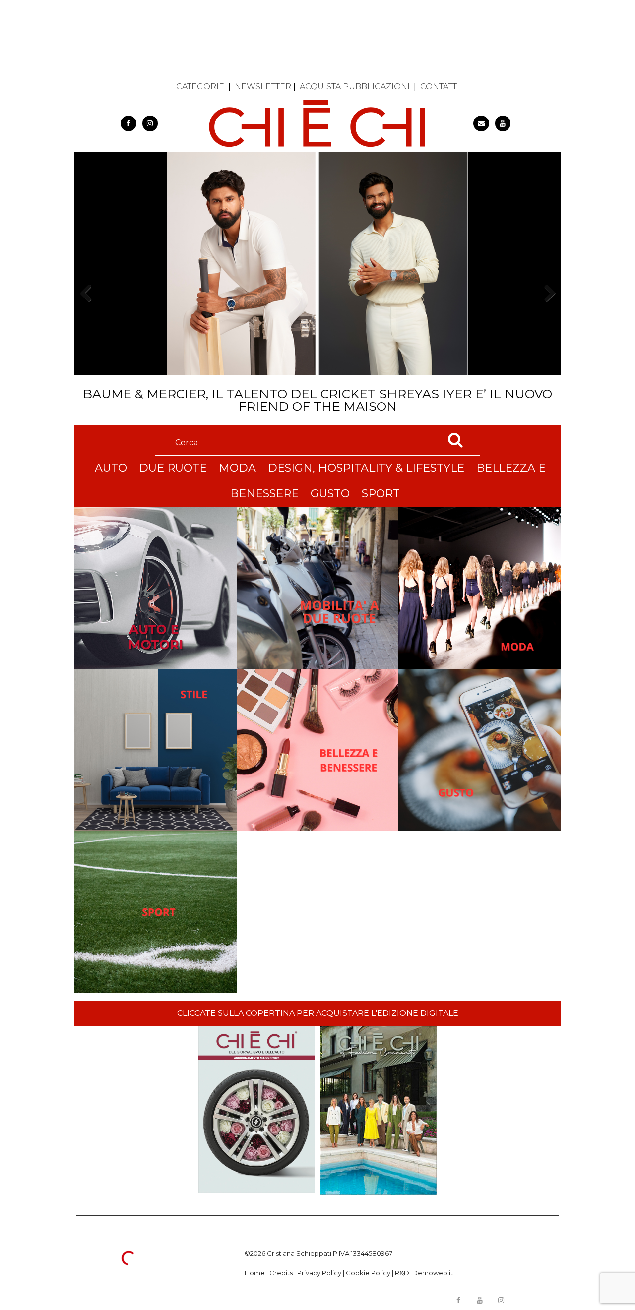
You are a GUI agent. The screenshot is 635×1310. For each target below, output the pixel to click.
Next (546, 310)
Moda (237, 468)
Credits (281, 1273)
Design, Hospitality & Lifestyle (366, 468)
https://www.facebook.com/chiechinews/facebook (128, 123)
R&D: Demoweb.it (424, 1273)
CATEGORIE (200, 86)
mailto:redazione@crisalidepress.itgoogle (481, 123)
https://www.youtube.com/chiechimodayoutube (503, 123)
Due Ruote (173, 468)
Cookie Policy (368, 1273)
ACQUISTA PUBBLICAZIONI (355, 86)
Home (255, 1273)
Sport (381, 493)
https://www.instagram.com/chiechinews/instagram (150, 123)
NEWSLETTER (263, 86)
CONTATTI (439, 86)
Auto (111, 468)
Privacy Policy (319, 1273)
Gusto (330, 493)
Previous (88, 310)
